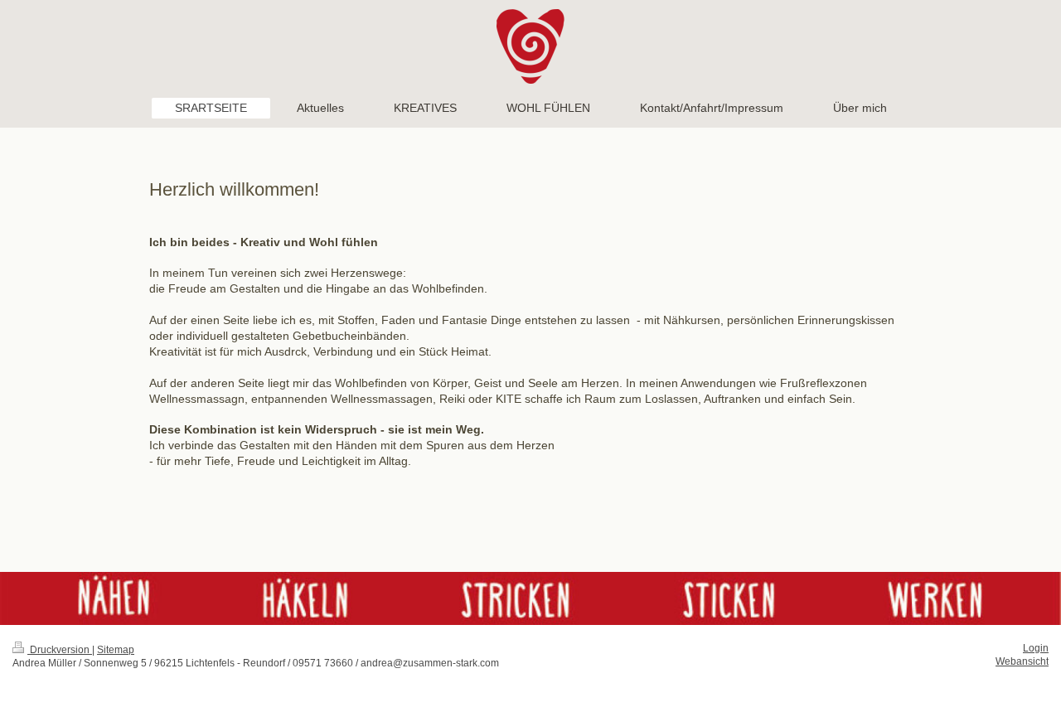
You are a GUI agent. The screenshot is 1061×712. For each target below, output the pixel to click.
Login (1036, 648)
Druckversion (59, 650)
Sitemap (115, 650)
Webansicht (1022, 661)
